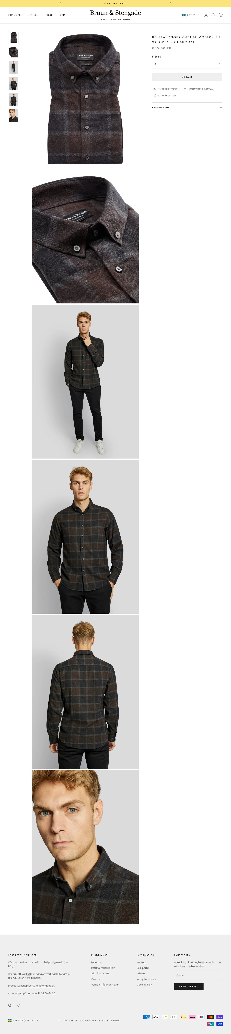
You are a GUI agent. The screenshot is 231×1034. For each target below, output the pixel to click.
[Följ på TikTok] (18, 1005)
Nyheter (34, 15)
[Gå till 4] (13, 83)
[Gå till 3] (13, 67)
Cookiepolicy (144, 984)
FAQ (28, 974)
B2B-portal (143, 968)
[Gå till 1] (13, 37)
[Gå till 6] (13, 115)
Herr (50, 15)
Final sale (15, 15)
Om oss (95, 979)
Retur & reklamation (103, 968)
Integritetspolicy (146, 979)
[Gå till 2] (13, 52)
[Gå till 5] (13, 99)
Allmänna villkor (100, 973)
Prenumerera (189, 986)
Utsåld (187, 77)
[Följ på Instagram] (9, 1005)
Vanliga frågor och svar (105, 984)
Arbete (141, 973)
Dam (62, 15)
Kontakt (141, 962)
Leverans (96, 962)
